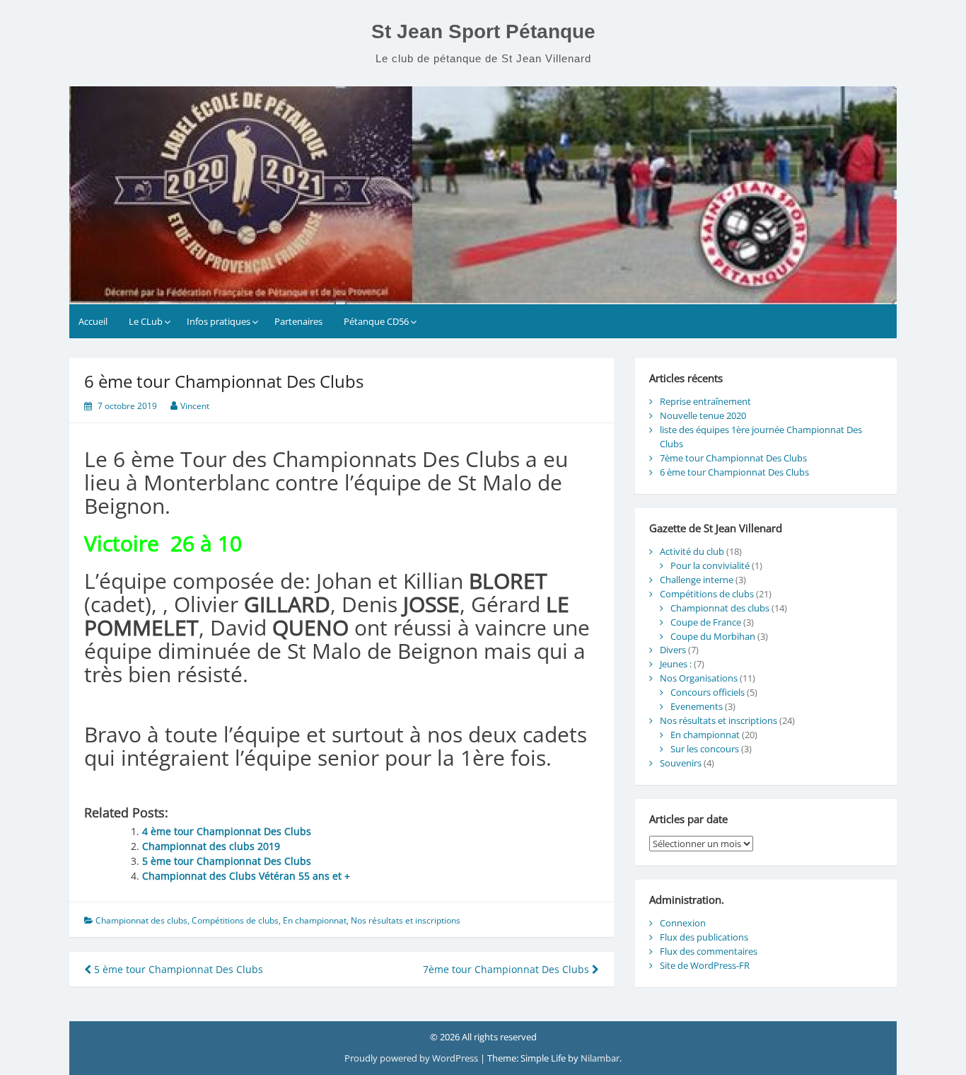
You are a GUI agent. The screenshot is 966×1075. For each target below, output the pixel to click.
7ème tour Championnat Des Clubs (507, 969)
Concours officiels (707, 692)
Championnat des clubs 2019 (211, 846)
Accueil (92, 321)
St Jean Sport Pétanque (483, 31)
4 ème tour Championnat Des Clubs (226, 831)
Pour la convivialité (710, 565)
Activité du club (692, 551)
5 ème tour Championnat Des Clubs (226, 861)
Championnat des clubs (141, 920)
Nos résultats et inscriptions (405, 920)
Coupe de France (705, 622)
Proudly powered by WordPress (411, 1058)
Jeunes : (676, 663)
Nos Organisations (699, 678)
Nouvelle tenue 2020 (703, 415)
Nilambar (600, 1058)
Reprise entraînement (705, 401)
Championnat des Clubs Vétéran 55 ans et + (246, 876)
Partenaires (298, 321)
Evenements (696, 706)
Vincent (194, 406)
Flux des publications (704, 937)
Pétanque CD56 (376, 321)
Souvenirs (681, 763)
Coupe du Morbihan (712, 636)
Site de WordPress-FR (705, 965)
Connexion (683, 922)
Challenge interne (696, 579)
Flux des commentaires (708, 951)
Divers (673, 649)
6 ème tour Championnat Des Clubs (734, 472)
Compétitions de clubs (235, 920)
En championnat (315, 920)
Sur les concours (704, 748)
